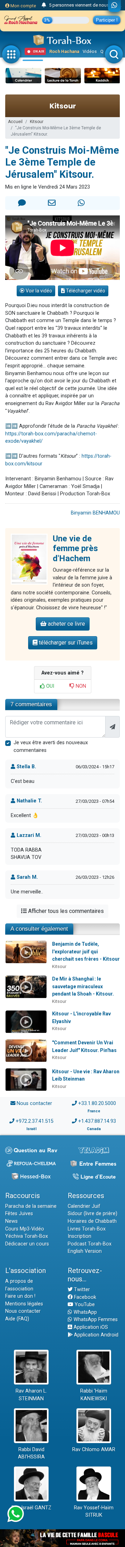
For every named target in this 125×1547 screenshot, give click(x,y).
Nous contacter (34, 1103)
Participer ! (107, 20)
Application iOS (90, 1327)
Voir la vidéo (38, 291)
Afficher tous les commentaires (65, 911)
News (11, 1221)
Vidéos (90, 51)
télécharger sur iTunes (65, 642)
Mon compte (22, 5)
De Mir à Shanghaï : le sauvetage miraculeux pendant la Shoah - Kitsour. (83, 986)
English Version (85, 1251)
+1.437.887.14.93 (97, 1121)
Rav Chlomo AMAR (93, 1450)
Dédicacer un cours (27, 1244)
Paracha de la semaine (31, 1206)
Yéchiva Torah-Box (26, 1236)
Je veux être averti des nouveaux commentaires (51, 746)
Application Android (95, 1335)
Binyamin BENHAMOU (95, 513)
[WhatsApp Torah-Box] (114, 6)
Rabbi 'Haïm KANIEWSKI (93, 1395)
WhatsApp (84, 1312)
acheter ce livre (66, 623)
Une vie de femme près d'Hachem (75, 549)
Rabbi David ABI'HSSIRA (31, 1453)
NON (80, 686)
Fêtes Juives (19, 1214)
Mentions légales (24, 1304)
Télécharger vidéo (85, 291)
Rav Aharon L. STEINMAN (31, 1395)
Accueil (15, 121)
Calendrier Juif (84, 1206)
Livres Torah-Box (87, 1229)
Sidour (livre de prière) (92, 1214)
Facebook (84, 1297)
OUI (49, 686)
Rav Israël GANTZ (31, 1508)
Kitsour (36, 121)
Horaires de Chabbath (92, 1221)
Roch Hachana (64, 51)
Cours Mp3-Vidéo (24, 1229)
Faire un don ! (20, 1296)
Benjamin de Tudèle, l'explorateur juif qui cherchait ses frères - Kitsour (86, 951)
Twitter (81, 1290)
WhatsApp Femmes (95, 1320)
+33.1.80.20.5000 (97, 1103)
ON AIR (38, 51)
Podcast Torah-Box (89, 1244)
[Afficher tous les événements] (44, 5)
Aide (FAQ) (17, 1319)
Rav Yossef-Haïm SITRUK (94, 1511)
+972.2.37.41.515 (34, 1121)
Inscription (79, 1236)
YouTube (84, 1305)
